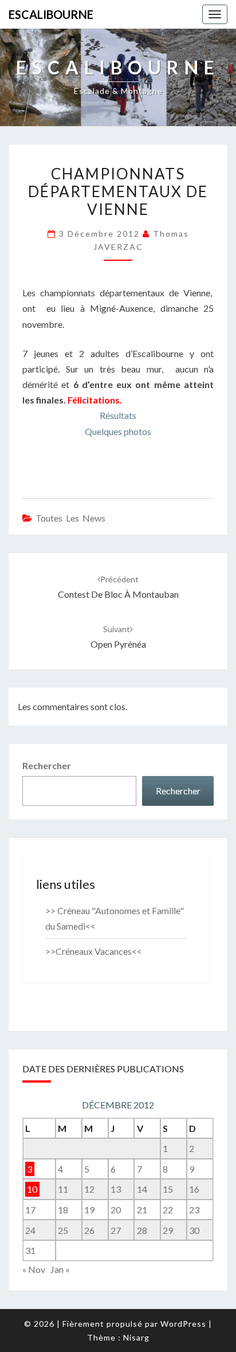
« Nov (33, 1269)
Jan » (60, 1269)
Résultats (118, 415)
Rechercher (46, 765)
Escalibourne (51, 14)
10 (32, 1189)
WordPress (183, 1324)
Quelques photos (118, 431)
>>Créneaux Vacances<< (93, 951)
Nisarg (136, 1337)
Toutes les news (70, 517)
